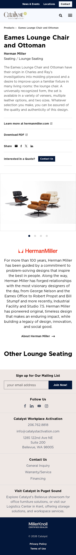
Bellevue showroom (49, 497)
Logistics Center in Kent (25, 506)
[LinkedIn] (32, 406)
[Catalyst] (15, 15)
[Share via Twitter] (26, 146)
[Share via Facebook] (21, 146)
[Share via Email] (16, 146)
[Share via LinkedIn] (31, 146)
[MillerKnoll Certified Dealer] (38, 525)
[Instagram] (46, 406)
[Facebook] (25, 406)
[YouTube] (39, 406)
